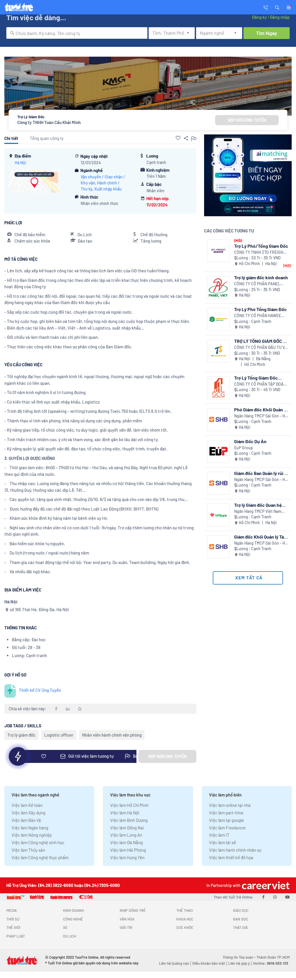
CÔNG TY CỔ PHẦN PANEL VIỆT (257, 284)
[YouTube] (287, 896)
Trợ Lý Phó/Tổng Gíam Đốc (261, 246)
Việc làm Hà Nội (124, 812)
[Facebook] (263, 896)
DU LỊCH (69, 936)
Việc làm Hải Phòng (128, 850)
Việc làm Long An (126, 835)
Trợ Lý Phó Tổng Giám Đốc (260, 309)
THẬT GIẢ (240, 927)
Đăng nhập (280, 17)
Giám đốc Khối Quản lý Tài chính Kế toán (259, 536)
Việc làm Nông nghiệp (32, 835)
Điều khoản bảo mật (208, 963)
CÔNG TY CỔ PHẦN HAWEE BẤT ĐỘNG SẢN (257, 316)
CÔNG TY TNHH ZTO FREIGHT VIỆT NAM (260, 252)
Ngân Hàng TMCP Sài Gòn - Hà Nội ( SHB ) (260, 416)
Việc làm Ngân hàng (30, 827)
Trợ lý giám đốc (21, 734)
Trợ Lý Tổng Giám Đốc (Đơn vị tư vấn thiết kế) (257, 377)
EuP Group (243, 447)
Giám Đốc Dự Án (250, 441)
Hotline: (270, 963)
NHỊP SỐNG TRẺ (133, 910)
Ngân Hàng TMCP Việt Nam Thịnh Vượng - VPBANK (258, 511)
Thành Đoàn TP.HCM (273, 957)
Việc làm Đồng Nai (127, 827)
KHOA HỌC (184, 919)
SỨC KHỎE (184, 927)
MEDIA (11, 910)
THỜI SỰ (12, 919)
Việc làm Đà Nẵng (126, 842)
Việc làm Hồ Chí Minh (129, 805)
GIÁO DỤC (241, 910)
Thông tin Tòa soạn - (239, 957)
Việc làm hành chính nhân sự (235, 850)
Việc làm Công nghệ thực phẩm (40, 857)
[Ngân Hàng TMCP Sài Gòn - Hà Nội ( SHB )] (218, 419)
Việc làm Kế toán (27, 805)
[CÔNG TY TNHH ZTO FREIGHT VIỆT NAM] (218, 251)
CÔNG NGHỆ (73, 919)
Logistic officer (58, 734)
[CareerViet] (265, 885)
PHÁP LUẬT (15, 936)
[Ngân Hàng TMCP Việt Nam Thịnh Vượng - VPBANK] (218, 515)
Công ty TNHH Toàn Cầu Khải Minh (49, 122)
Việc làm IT (219, 835)
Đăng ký (259, 17)
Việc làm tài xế (222, 842)
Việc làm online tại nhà (230, 805)
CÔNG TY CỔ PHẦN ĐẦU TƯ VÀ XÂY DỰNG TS (260, 347)
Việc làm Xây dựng (28, 812)
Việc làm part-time (226, 812)
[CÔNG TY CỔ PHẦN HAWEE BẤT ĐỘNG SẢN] (218, 319)
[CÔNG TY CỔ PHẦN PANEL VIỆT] (218, 287)
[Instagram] (275, 896)
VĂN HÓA (127, 919)
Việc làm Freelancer (227, 827)
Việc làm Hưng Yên (127, 857)
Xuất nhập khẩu (108, 188)
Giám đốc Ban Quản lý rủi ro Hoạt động (261, 473)
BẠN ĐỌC (240, 919)
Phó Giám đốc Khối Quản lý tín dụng (260, 409)
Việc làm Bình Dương (129, 820)
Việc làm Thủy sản (28, 850)
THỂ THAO (184, 910)
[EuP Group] (218, 451)
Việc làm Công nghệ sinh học (38, 842)
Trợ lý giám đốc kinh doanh (261, 277)
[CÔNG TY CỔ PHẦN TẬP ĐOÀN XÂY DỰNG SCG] (218, 388)
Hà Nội (20, 162)
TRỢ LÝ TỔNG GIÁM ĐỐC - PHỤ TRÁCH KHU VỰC (259, 341)
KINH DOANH (73, 910)
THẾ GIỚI (13, 927)
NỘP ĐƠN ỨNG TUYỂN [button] (247, 120)
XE (65, 927)
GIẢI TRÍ (126, 927)
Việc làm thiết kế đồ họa (231, 857)
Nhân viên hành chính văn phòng (112, 734)
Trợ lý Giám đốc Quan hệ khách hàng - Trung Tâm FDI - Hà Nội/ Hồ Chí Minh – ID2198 (260, 505)
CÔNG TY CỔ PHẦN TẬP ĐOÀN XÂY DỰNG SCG (260, 384)
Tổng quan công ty (47, 138)
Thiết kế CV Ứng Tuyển (40, 690)
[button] (277, 7)
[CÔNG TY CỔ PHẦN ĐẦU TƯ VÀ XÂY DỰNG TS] (218, 351)
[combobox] (76, 33)
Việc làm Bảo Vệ (26, 820)
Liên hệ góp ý (239, 963)
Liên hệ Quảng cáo (174, 963)
